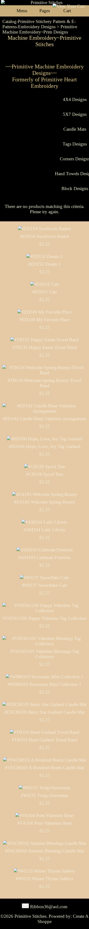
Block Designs (74, 188)
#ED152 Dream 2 (44, 264)
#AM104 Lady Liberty (44, 529)
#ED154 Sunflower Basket (44, 236)
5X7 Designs (75, 114)
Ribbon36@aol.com (48, 906)
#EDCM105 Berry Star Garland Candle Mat (44, 712)
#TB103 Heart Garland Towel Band (44, 739)
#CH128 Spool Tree (44, 474)
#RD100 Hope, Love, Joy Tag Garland (44, 446)
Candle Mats (74, 129)
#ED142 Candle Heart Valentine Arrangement (44, 418)
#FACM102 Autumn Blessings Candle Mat (44, 850)
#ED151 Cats (44, 291)
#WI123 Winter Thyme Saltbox (45, 878)
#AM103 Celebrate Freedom (45, 557)
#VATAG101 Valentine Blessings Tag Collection (44, 654)
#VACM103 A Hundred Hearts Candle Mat (44, 767)
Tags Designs (75, 143)
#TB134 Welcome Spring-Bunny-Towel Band (44, 383)
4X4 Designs (75, 99)
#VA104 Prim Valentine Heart (44, 823)
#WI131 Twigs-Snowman (44, 795)
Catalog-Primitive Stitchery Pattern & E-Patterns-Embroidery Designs (39, 24)
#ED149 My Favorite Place (44, 319)
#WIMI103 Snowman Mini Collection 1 (44, 684)
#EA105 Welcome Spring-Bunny (44, 501)
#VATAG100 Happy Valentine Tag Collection (45, 618)
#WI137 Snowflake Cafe (44, 585)
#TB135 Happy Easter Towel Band (44, 347)
